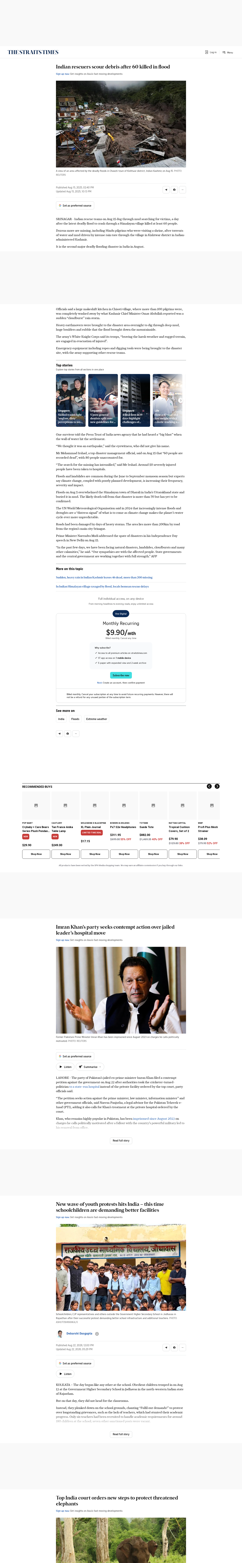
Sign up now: (62, 73)
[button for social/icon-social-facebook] (174, 189)
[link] (33, 52)
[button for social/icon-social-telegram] (166, 189)
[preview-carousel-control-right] (180, 400)
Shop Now (36, 854)
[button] (210, 52)
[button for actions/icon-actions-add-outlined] (97, 1334)
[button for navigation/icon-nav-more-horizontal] (182, 189)
